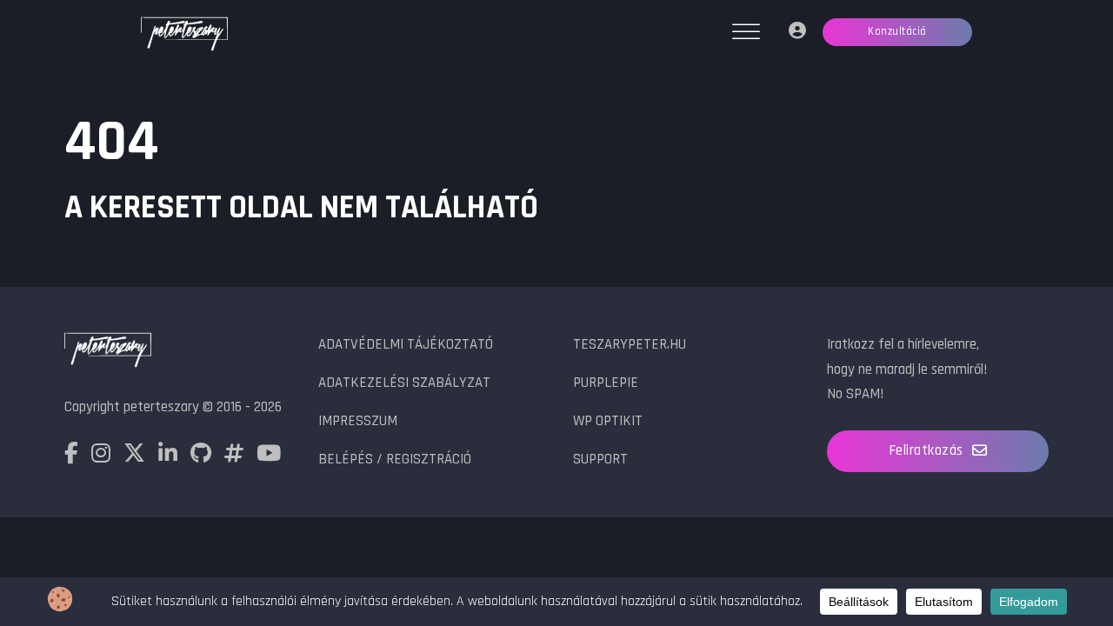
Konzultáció (897, 31)
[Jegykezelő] (797, 32)
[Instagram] (100, 456)
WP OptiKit (608, 420)
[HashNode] (233, 456)
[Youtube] (269, 456)
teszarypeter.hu (629, 344)
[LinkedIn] (167, 456)
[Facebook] (71, 456)
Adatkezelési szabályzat (404, 382)
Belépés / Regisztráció (394, 459)
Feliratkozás (926, 450)
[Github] (200, 456)
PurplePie (605, 382)
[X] (134, 456)
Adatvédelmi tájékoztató (405, 344)
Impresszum (357, 420)
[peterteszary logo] (184, 35)
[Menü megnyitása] (746, 32)
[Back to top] (1061, 556)
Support (600, 459)
